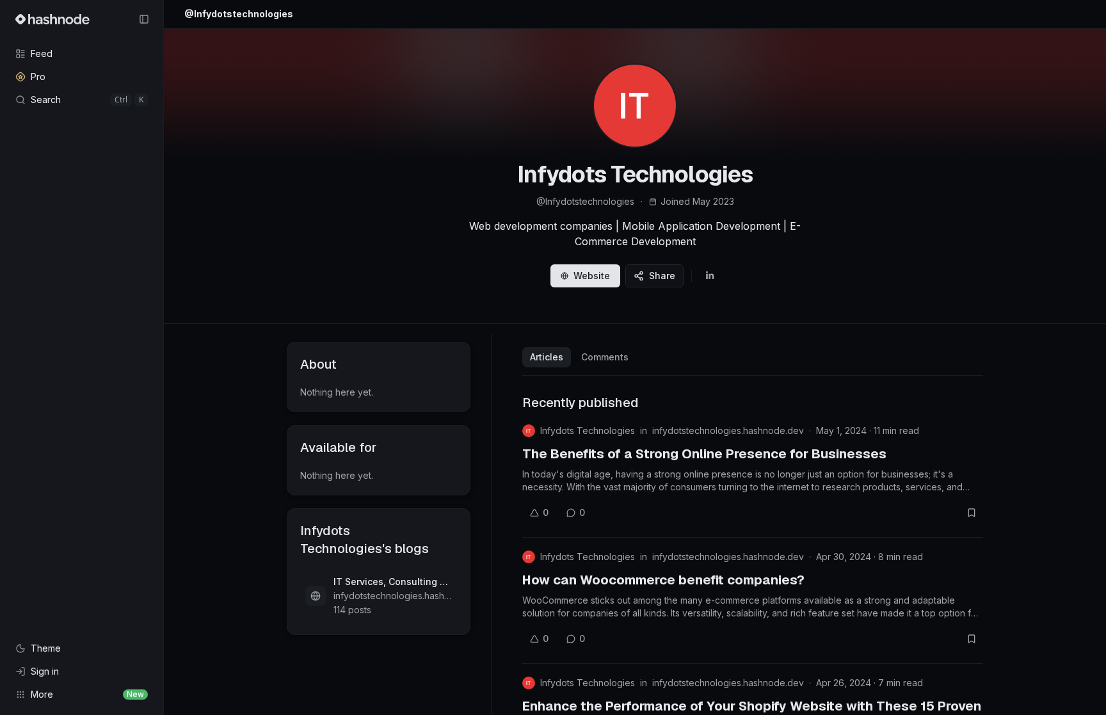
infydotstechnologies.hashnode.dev (728, 430)
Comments (605, 356)
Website (591, 275)
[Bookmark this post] (971, 512)
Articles (546, 356)
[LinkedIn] (710, 276)
